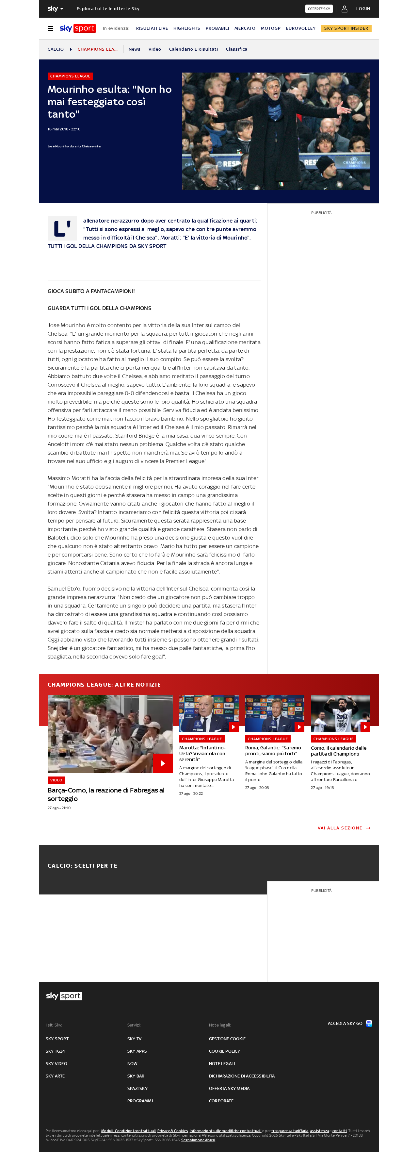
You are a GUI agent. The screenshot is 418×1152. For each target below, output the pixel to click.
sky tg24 (55, 1051)
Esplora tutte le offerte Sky (108, 8)
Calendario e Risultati (193, 49)
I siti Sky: (54, 1025)
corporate (221, 1100)
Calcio (56, 49)
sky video (56, 1063)
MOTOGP (271, 28)
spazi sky (137, 1088)
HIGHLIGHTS (187, 28)
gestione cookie (227, 1038)
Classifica (237, 49)
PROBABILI (217, 28)
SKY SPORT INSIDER (346, 28)
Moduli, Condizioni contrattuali (128, 1130)
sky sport (57, 1038)
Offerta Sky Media (229, 1088)
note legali (222, 1063)
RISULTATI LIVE (152, 28)
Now (132, 1063)
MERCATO (245, 28)
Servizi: (134, 1025)
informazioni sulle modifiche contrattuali (226, 1130)
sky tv (134, 1038)
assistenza (319, 1130)
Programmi (140, 1100)
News (135, 49)
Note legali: (220, 1025)
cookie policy (224, 1051)
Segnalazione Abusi (198, 1140)
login (363, 8)
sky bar (135, 1076)
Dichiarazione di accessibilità (242, 1076)
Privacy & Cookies (172, 1130)
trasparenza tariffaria (289, 1130)
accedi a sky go (345, 1023)
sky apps (137, 1051)
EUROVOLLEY (301, 28)
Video (155, 49)
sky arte (55, 1076)
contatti (339, 1130)
